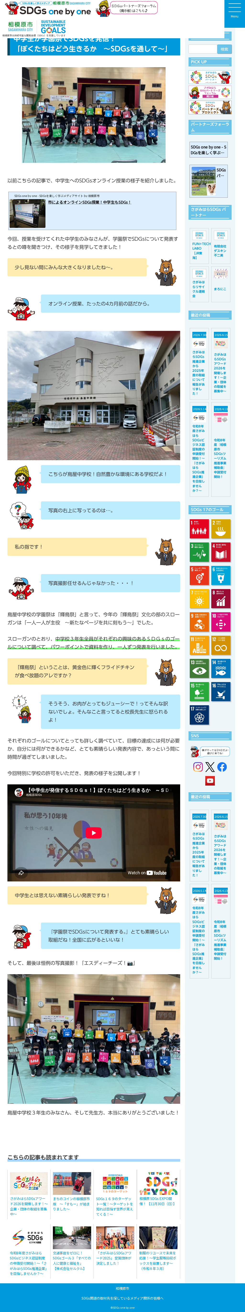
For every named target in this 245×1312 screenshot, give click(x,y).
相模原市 (122, 1288)
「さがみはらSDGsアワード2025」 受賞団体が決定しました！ (113, 1258)
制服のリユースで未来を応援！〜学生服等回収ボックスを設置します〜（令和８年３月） (157, 1260)
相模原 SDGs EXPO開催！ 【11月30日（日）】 (157, 1201)
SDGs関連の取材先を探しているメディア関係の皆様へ (122, 1298)
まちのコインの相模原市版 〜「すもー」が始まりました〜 (71, 1203)
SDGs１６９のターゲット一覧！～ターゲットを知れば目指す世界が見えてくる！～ (114, 1206)
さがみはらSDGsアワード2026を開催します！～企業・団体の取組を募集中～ (29, 1206)
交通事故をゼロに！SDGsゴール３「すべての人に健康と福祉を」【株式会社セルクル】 (72, 1260)
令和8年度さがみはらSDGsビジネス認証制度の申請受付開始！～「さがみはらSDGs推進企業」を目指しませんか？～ (28, 1263)
